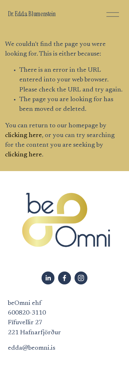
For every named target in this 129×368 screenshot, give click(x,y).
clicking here (23, 135)
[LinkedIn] (48, 278)
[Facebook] (64, 278)
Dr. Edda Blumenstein (32, 14)
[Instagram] (81, 278)
